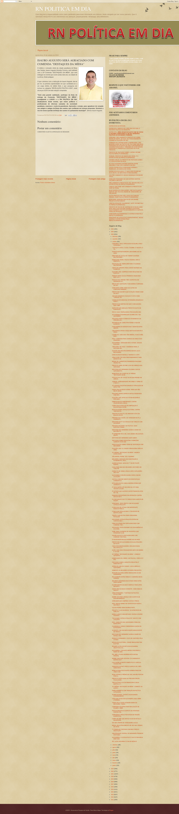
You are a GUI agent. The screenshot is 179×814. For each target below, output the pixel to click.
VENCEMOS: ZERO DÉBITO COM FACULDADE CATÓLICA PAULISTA (125, 504)
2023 (112, 768)
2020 (112, 776)
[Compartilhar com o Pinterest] (76, 115)
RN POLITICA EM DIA (63, 8)
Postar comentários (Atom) (47, 182)
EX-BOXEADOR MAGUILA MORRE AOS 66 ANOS (126, 539)
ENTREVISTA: (126, 133)
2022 (112, 771)
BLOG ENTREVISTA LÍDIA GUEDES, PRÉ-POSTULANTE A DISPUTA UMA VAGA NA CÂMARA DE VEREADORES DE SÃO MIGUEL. (125, 192)
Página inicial (43, 50)
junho (114, 752)
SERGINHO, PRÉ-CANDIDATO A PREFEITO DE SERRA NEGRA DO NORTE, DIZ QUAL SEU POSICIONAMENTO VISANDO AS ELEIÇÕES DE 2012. (125, 139)
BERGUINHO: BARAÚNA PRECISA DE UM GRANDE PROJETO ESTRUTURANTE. (123, 200)
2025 (112, 231)
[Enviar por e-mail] (69, 115)
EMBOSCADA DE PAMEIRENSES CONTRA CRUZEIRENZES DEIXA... (124, 402)
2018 (112, 781)
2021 (112, 774)
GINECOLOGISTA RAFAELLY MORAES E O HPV (125, 355)
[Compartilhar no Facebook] (74, 115)
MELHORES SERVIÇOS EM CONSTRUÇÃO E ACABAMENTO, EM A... (125, 459)
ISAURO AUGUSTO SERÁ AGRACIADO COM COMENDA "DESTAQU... (124, 536)
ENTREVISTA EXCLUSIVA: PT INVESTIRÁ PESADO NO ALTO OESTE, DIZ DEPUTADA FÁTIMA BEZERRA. (125, 172)
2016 (112, 786)
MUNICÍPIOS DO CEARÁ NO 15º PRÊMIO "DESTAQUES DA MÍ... (124, 374)
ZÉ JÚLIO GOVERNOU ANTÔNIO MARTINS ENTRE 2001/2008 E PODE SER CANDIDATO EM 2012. (123, 164)
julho (113, 750)
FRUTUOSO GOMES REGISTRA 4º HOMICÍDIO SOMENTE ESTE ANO (125, 441)
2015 (112, 789)
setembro (115, 745)
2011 (112, 799)
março (114, 760)
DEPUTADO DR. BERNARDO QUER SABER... (125, 438)
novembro (115, 239)
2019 (112, 779)
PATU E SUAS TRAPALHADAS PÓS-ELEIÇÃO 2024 (126, 312)
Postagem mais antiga (97, 179)
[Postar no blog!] (71, 115)
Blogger (111, 810)
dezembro (115, 236)
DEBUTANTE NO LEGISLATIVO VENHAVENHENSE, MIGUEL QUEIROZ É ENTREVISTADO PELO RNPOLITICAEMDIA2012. (126, 219)
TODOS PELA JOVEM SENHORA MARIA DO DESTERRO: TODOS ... (124, 703)
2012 (112, 797)
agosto (114, 747)
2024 (112, 234)
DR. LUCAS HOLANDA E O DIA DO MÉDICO (124, 741)
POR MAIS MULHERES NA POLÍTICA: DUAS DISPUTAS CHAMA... (124, 426)
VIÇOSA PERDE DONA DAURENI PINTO (123, 607)
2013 (112, 794)
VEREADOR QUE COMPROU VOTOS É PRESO (125, 601)
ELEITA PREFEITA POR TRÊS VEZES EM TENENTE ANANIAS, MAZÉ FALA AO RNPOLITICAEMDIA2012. (124, 196)
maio (113, 755)
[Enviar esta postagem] (65, 115)
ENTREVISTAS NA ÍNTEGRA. (117, 126)
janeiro (114, 765)
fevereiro (114, 763)
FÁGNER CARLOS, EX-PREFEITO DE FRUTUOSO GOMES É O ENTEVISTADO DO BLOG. (125, 160)
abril (113, 757)
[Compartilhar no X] (72, 115)
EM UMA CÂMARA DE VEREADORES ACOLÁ (125, 722)
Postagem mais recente (44, 179)
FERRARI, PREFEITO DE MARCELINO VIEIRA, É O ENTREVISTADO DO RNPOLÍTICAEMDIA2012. (123, 156)
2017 (112, 784)
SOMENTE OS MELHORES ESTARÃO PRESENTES (126, 570)
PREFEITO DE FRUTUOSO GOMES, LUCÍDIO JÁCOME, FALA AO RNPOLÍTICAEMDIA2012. (125, 153)
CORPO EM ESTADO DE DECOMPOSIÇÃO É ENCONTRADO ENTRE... (125, 406)
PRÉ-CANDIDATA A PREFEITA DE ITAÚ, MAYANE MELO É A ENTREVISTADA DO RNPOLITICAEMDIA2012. (126, 183)
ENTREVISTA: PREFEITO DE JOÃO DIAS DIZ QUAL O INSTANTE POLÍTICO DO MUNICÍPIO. (124, 129)
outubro (114, 241)
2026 (112, 229)
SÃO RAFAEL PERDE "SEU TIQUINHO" (123, 456)
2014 (112, 792)
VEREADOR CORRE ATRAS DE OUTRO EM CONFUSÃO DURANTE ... (124, 288)
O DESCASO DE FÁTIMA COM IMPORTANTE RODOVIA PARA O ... (125, 508)
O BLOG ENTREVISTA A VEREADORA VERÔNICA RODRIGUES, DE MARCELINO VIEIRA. (123, 168)
